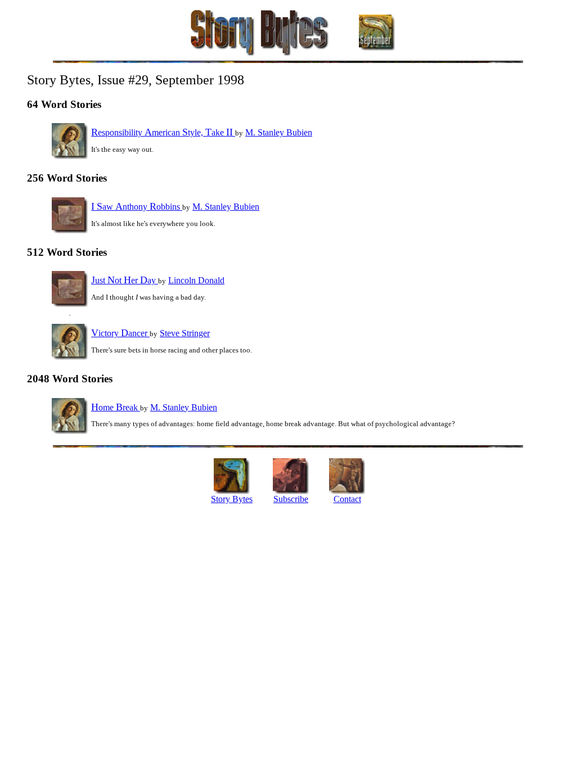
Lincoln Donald (196, 280)
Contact (347, 499)
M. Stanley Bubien (278, 132)
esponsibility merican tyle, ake (162, 132)
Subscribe (290, 499)
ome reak (115, 407)
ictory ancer (120, 333)
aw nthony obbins (136, 206)
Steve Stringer (185, 333)
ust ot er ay (124, 280)
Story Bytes (232, 499)
